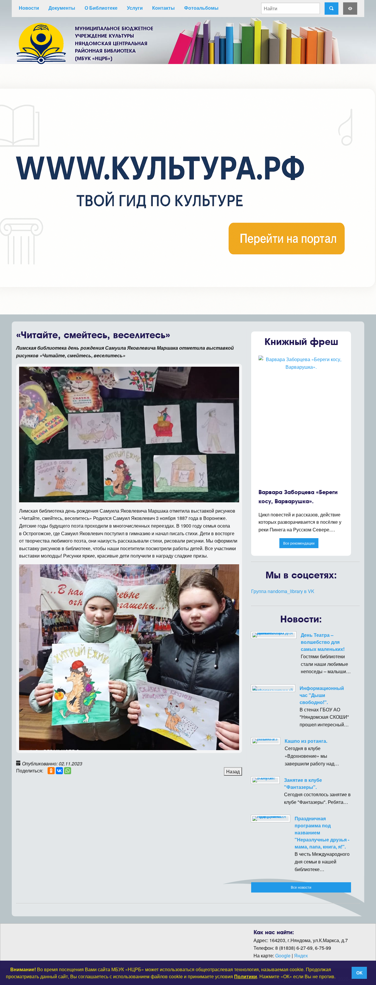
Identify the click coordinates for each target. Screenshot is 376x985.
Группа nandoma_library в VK (282, 591)
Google (283, 955)
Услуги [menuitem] (135, 7)
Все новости (301, 887)
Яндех (301, 955)
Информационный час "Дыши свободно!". (322, 695)
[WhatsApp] (67, 770)
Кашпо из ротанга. (306, 741)
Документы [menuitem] (61, 7)
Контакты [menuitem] (163, 7)
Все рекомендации (299, 543)
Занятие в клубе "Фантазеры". (303, 783)
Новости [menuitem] (29, 7)
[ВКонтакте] (59, 770)
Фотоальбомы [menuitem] (201, 7)
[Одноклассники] (51, 770)
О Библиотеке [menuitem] (101, 7)
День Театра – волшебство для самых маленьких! (323, 642)
